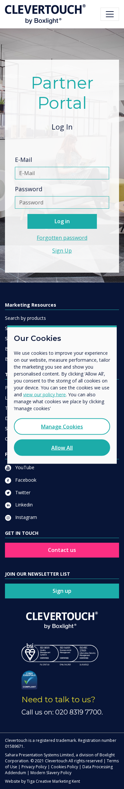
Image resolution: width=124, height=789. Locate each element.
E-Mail (23, 160)
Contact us (62, 550)
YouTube (24, 467)
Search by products (25, 318)
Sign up (62, 590)
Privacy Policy (34, 767)
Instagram (25, 517)
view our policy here (44, 394)
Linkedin (23, 504)
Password (28, 189)
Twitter (22, 492)
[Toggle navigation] (110, 14)
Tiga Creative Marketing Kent (53, 781)
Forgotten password (62, 237)
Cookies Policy (64, 767)
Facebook (25, 480)
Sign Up (62, 250)
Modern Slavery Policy (50, 772)
